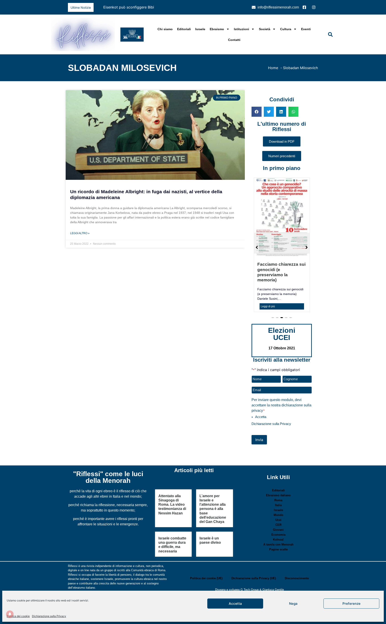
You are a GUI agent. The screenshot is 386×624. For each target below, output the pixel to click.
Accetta (235, 603)
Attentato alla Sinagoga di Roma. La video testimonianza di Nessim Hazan (172, 489)
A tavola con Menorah (278, 529)
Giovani (278, 514)
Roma (278, 485)
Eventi (306, 29)
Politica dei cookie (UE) (206, 563)
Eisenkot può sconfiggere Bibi (121, 7)
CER (278, 510)
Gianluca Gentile (273, 574)
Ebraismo (217, 29)
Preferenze (351, 603)
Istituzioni (241, 29)
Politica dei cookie (18, 616)
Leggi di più (268, 291)
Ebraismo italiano (278, 480)
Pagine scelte (278, 534)
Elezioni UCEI (281, 319)
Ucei (278, 505)
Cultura (285, 29)
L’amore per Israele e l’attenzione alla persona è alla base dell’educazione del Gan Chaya (212, 494)
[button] (239, 7)
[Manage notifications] (9, 614)
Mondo (278, 500)
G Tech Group (250, 574)
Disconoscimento (297, 563)
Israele (200, 29)
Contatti (234, 40)
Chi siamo (165, 29)
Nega (293, 603)
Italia (278, 490)
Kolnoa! (278, 524)
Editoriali (184, 29)
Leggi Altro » (80, 233)
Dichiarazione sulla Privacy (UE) (253, 563)
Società (264, 29)
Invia (259, 424)
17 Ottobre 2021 (282, 333)
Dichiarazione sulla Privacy (49, 616)
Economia (278, 519)
